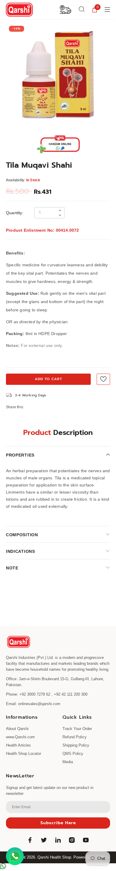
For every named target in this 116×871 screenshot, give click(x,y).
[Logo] (19, 9)
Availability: (15, 180)
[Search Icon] (82, 9)
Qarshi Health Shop (54, 857)
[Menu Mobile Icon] (108, 9)
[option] (58, 74)
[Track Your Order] (65, 9)
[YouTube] (86, 840)
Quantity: (14, 212)
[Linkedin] (58, 840)
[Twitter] (44, 840)
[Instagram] (72, 840)
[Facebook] (30, 840)
